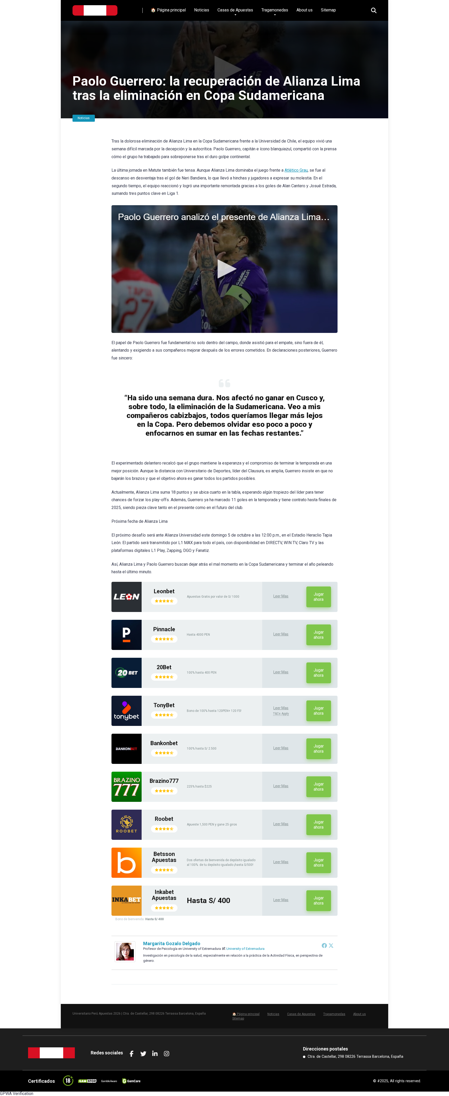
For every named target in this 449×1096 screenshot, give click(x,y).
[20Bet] (126, 686)
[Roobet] (126, 838)
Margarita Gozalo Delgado (171, 943)
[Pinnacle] (126, 648)
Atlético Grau (296, 170)
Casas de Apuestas (235, 10)
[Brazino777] (126, 800)
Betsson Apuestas (164, 857)
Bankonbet (164, 743)
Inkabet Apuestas (164, 895)
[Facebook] (324, 945)
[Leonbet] (126, 610)
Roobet (164, 819)
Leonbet (164, 591)
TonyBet (164, 705)
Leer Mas (280, 596)
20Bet (164, 667)
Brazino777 (164, 781)
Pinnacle (164, 629)
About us (304, 10)
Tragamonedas (274, 10)
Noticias (201, 10)
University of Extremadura (245, 949)
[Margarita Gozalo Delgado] (125, 960)
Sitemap (328, 10)
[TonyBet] (126, 724)
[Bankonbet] (126, 762)
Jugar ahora (319, 597)
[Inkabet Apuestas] (126, 914)
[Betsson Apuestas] (126, 876)
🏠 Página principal (168, 10)
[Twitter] (331, 945)
